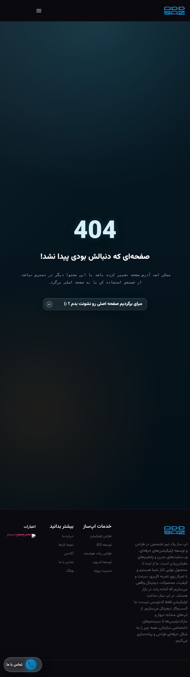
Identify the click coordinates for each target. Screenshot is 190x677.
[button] (39, 11)
